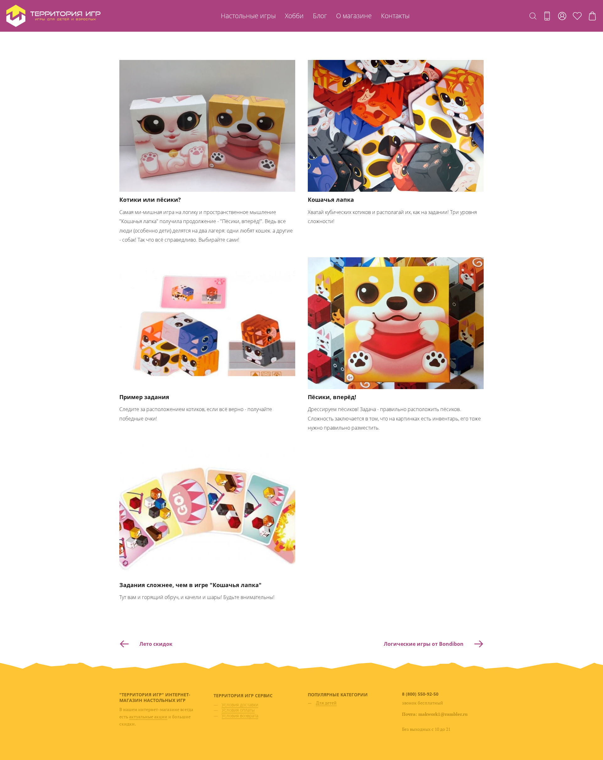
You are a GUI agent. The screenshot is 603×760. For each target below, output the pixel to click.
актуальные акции (148, 717)
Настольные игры (248, 15)
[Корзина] (592, 16)
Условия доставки (240, 705)
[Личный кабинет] (562, 16)
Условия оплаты (238, 710)
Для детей (326, 703)
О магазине (354, 15)
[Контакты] (547, 16)
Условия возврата (240, 716)
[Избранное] (577, 16)
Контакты (395, 15)
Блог (320, 15)
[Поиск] (533, 16)
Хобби (294, 15)
